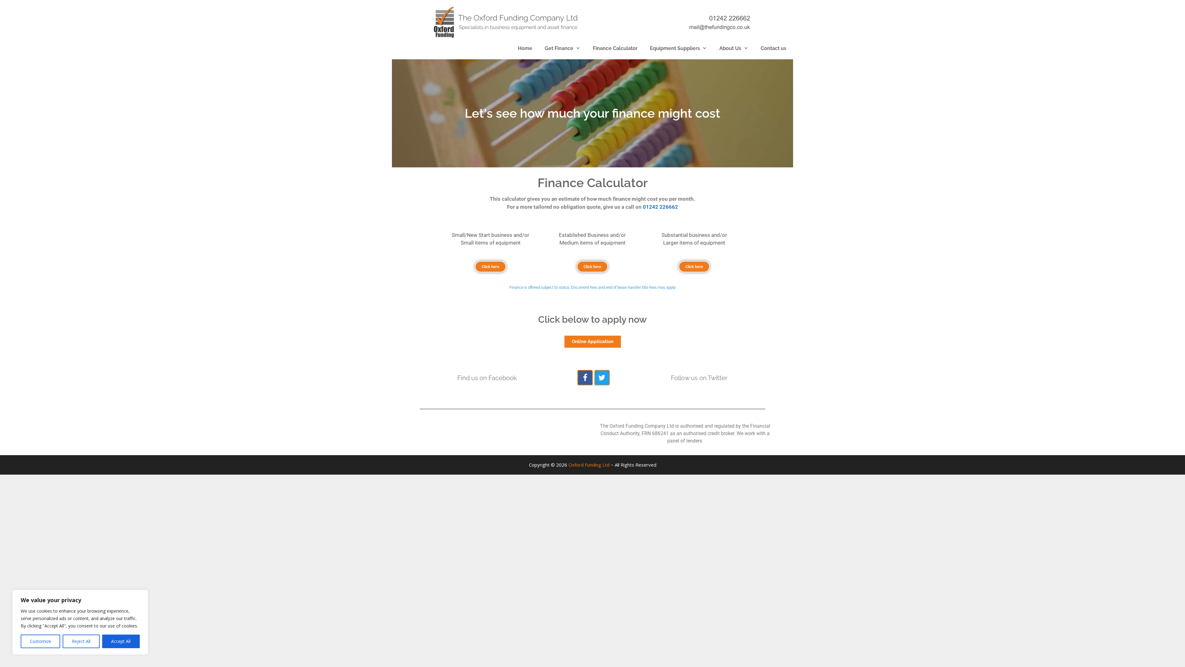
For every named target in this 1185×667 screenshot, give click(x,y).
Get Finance (559, 48)
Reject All (81, 641)
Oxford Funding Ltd (588, 465)
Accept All (121, 641)
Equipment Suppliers (675, 48)
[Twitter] (602, 377)
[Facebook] (585, 377)
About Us (730, 48)
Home (525, 48)
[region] (80, 622)
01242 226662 (660, 207)
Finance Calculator (615, 48)
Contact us (773, 48)
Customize (40, 641)
